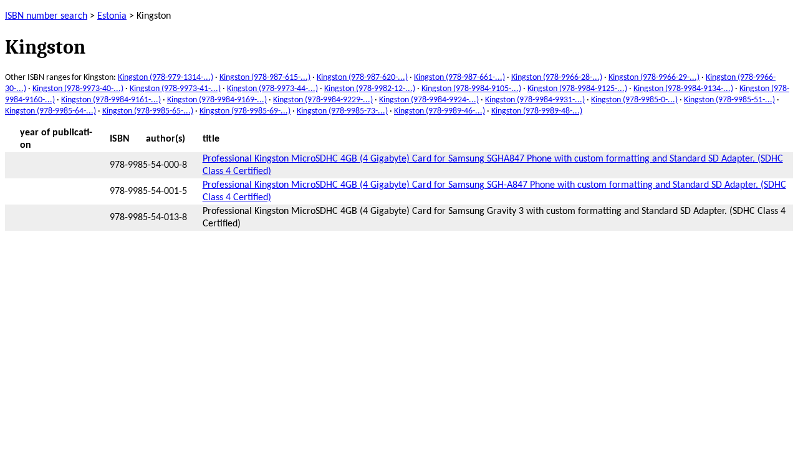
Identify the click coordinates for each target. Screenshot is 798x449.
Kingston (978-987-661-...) (459, 77)
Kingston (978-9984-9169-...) (217, 100)
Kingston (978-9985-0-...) (634, 100)
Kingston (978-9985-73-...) (342, 111)
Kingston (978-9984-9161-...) (111, 100)
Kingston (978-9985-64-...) (50, 111)
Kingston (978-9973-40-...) (77, 89)
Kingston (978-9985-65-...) (147, 111)
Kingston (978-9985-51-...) (729, 100)
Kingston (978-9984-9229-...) (323, 100)
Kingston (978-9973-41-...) (175, 89)
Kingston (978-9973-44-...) (272, 89)
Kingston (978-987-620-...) (362, 77)
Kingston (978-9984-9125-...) (577, 89)
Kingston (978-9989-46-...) (439, 111)
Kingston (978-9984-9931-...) (535, 100)
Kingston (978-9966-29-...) (653, 77)
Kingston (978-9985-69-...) (245, 111)
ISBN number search (46, 16)
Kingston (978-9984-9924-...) (429, 100)
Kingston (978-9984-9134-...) (683, 89)
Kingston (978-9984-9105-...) (471, 89)
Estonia (112, 16)
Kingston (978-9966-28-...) (556, 77)
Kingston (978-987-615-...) (264, 77)
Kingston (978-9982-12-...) (369, 89)
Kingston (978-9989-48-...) (536, 111)
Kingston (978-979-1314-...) (165, 77)
